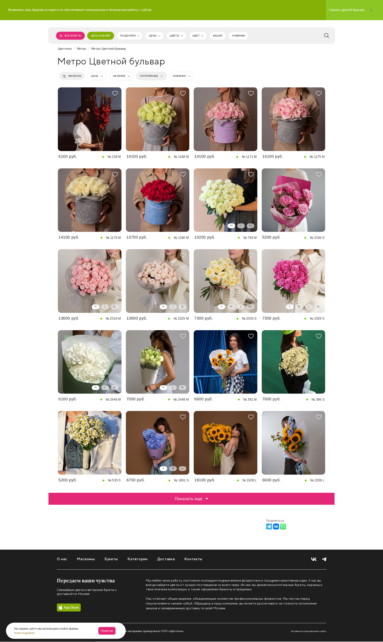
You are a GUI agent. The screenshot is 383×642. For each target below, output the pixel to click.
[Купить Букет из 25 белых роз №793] (225, 200)
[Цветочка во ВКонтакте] (314, 559)
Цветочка (65, 48)
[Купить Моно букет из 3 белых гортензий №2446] (89, 362)
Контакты (193, 559)
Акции (217, 35)
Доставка (166, 559)
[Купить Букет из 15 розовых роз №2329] (293, 281)
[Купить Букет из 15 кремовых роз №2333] (225, 281)
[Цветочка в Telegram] (324, 559)
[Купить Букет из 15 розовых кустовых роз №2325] (158, 281)
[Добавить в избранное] (115, 93)
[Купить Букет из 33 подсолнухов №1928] (225, 443)
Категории (137, 559)
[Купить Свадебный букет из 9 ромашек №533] (89, 443)
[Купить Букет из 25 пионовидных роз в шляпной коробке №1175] (293, 119)
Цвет (196, 35)
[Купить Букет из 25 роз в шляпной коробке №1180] (158, 200)
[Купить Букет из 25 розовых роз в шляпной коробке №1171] (225, 119)
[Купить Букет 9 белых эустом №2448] (158, 362)
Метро (81, 48)
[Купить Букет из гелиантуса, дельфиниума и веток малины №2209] (293, 443)
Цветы (174, 35)
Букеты (111, 559)
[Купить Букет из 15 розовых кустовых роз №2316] (89, 281)
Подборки (128, 35)
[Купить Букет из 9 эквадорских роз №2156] (293, 200)
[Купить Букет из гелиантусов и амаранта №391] (225, 362)
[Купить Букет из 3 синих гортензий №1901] (158, 443)
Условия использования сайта (308, 631)
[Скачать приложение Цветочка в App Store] (69, 607)
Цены (153, 35)
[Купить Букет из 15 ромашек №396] (293, 362)
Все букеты (73, 35)
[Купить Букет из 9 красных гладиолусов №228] (89, 119)
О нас (62, 559)
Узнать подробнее (24, 632)
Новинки (238, 35)
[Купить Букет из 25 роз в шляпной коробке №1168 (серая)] (158, 119)
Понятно (107, 631)
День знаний (100, 35)
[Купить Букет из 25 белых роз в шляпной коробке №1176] (89, 200)
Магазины (86, 559)
